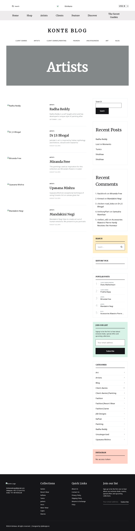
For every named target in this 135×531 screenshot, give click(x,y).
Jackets (42, 501)
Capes (42, 511)
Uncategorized (92, 41)
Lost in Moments (103, 144)
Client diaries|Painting (56, 41)
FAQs (73, 505)
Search (99, 101)
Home (15, 15)
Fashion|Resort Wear (105, 403)
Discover (92, 15)
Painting (99, 424)
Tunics (99, 149)
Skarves (43, 514)
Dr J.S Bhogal (59, 135)
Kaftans (43, 495)
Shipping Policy (77, 498)
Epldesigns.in (45, 526)
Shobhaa (100, 154)
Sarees (42, 489)
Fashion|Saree (102, 408)
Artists (44, 15)
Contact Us (75, 492)
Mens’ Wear (44, 508)
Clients (59, 15)
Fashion (76, 41)
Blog (117, 41)
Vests (42, 505)
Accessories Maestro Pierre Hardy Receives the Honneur (109, 222)
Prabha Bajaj (105, 292)
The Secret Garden (114, 16)
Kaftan (99, 419)
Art (107, 41)
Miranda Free (60, 162)
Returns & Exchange (79, 501)
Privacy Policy (76, 495)
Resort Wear (44, 492)
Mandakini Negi (62, 214)
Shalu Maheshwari (107, 285)
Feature (76, 15)
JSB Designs (101, 413)
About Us (75, 489)
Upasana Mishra (62, 188)
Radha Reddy (60, 109)
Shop (29, 15)
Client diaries (21, 41)
